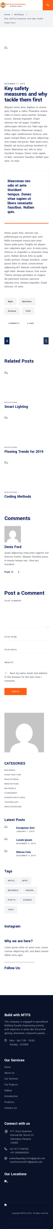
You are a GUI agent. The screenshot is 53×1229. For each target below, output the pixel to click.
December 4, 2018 (26, 855)
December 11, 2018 (14, 83)
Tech (28, 311)
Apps (10, 301)
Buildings (19, 14)
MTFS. (29, 1213)
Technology (11, 802)
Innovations (11, 784)
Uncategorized (13, 806)
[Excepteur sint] (8, 830)
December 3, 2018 (26, 843)
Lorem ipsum (24, 840)
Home (7, 14)
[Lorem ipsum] (8, 842)
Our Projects (11, 1084)
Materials (10, 788)
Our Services (11, 1078)
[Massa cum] (8, 854)
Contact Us (10, 1108)
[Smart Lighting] (26, 385)
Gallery (8, 1090)
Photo (11, 900)
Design (29, 890)
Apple (11, 880)
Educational (11, 402)
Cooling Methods (17, 496)
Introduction (11, 1096)
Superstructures (14, 797)
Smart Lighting (16, 406)
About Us (9, 1072)
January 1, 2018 (25, 831)
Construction (12, 774)
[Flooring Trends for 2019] (26, 430)
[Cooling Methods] (26, 475)
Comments (13, 323)
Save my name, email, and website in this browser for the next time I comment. (25, 677)
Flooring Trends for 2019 (23, 451)
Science (12, 311)
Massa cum (23, 852)
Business (27, 301)
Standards (10, 793)
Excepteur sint (25, 828)
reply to (9, 572)
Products (9, 1102)
